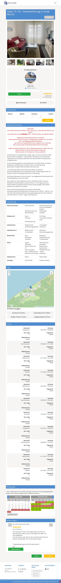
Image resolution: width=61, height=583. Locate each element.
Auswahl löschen (12, 514)
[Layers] (51, 272)
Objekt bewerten (15, 549)
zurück (49, 17)
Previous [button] (10, 39)
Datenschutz (36, 575)
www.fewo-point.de (11, 571)
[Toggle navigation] (55, 2)
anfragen (47, 120)
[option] (30, 39)
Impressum (35, 573)
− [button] (9, 274)
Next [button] (50, 39)
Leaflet (36, 306)
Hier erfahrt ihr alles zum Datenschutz (47, 581)
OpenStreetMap (41, 306)
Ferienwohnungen (37, 570)
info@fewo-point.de (31, 88)
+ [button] (9, 272)
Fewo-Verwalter (51, 306)
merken (19, 94)
